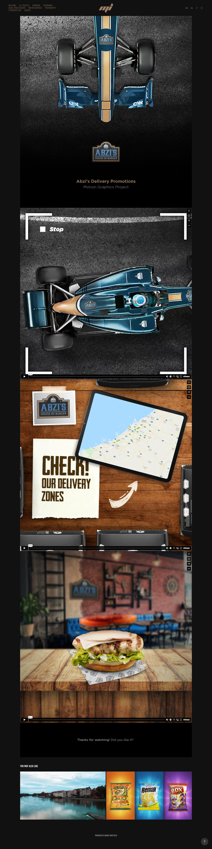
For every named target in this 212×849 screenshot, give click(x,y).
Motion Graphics (35, 8)
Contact (27, 10)
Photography (50, 8)
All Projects (24, 5)
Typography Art (14, 10)
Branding (36, 5)
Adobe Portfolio (110, 835)
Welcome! (12, 5)
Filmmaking (48, 5)
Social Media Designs (16, 8)
